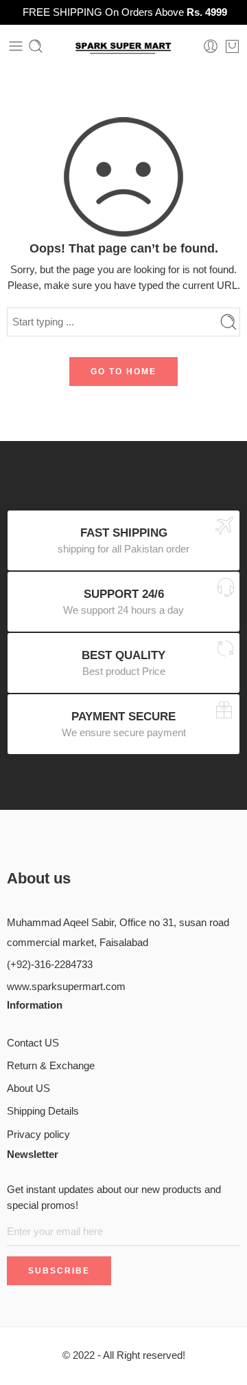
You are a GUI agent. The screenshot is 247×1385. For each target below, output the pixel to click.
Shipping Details (43, 1111)
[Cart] (232, 46)
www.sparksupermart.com (66, 986)
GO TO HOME (123, 371)
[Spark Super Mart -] (124, 46)
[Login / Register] (210, 46)
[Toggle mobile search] (35, 46)
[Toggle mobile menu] (16, 46)
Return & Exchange (51, 1065)
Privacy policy (38, 1134)
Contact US (33, 1043)
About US (28, 1088)
